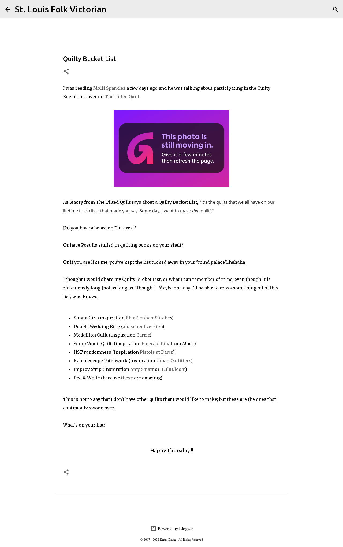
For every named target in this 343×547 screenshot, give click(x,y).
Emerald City (155, 343)
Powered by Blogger (175, 528)
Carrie (143, 335)
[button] (66, 71)
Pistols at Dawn (156, 352)
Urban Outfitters (173, 360)
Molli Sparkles (109, 88)
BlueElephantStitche (148, 317)
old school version (142, 326)
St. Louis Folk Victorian (60, 9)
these (127, 377)
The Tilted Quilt (122, 96)
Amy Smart (142, 369)
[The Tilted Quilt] (171, 185)
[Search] (114, 9)
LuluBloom (173, 369)
